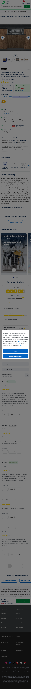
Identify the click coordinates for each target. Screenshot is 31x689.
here (19, 341)
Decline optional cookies (15, 356)
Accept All (15, 351)
